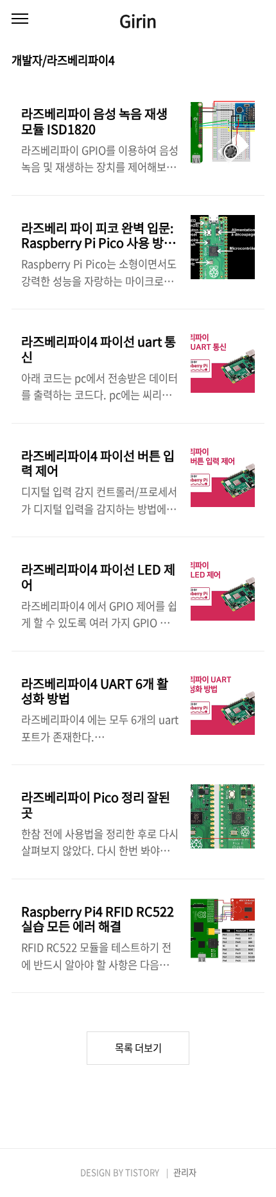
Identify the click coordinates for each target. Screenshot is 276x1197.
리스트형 (256, 61)
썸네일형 (238, 61)
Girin (138, 20)
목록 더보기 (138, 1047)
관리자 (184, 1172)
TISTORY (142, 1172)
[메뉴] (20, 19)
